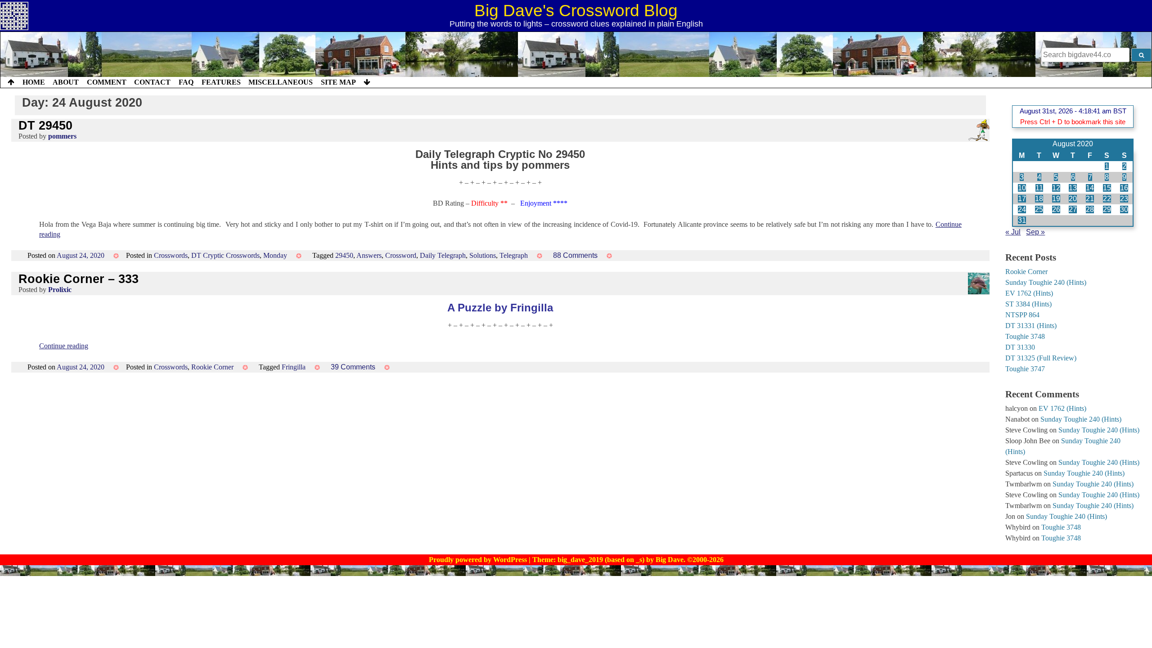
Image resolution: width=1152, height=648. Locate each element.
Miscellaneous (280, 82)
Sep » (1035, 232)
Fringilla (294, 367)
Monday (275, 255)
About (66, 82)
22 (1107, 198)
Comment (106, 82)
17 (1022, 198)
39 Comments (353, 367)
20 (1073, 198)
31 (1022, 220)
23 (1124, 198)
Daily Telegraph (443, 255)
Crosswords (171, 255)
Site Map (338, 82)
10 (1022, 188)
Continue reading (63, 346)
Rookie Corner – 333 (78, 279)
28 (1090, 209)
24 (1022, 209)
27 (1073, 209)
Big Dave (670, 559)
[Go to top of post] (11, 82)
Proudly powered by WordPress (479, 559)
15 (1107, 188)
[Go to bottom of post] (367, 82)
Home (33, 82)
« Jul (1013, 232)
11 (1039, 188)
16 (1124, 188)
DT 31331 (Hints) (1031, 325)
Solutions (482, 255)
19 (1056, 198)
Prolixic (60, 289)
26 (1056, 209)
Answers (369, 255)
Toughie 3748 (1025, 336)
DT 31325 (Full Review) (1040, 358)
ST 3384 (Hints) (1028, 304)
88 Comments (575, 255)
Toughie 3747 (1025, 369)
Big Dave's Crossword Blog (576, 10)
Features (221, 82)
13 (1073, 188)
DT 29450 (45, 125)
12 (1056, 188)
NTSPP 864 (1022, 315)
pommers (62, 136)
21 (1090, 198)
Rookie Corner (212, 367)
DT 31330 (1020, 347)
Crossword (400, 255)
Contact (152, 82)
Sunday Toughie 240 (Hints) (1045, 282)
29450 (344, 255)
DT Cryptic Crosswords (225, 255)
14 (1090, 188)
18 (1039, 198)
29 (1107, 209)
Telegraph (514, 255)
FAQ (186, 82)
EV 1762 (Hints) (1029, 293)
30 (1124, 209)
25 (1039, 209)
